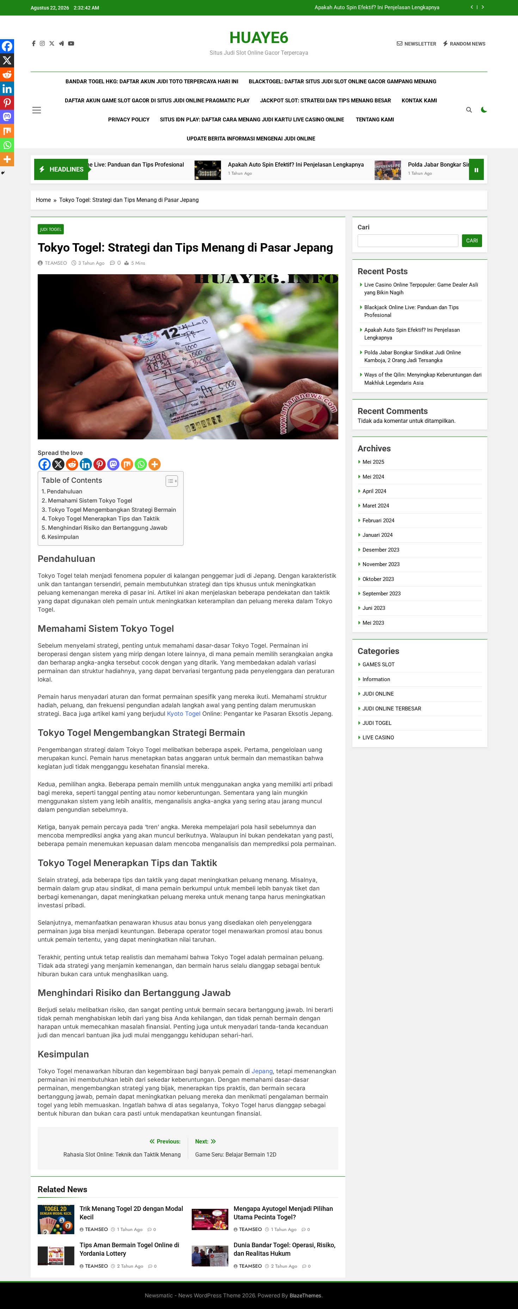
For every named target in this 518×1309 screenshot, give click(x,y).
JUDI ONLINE (378, 694)
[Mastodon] (113, 464)
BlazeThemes (305, 1295)
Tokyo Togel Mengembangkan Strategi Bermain (112, 509)
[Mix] (127, 464)
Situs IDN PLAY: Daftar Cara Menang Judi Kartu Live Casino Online (252, 119)
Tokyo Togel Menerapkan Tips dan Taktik (104, 518)
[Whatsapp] (141, 464)
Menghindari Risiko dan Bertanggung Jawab (107, 527)
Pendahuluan (64, 491)
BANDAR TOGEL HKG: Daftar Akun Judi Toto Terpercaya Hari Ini (152, 81)
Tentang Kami (375, 119)
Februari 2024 (378, 520)
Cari (364, 227)
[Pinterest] (99, 464)
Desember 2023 (381, 550)
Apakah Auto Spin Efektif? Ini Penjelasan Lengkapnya (377, 8)
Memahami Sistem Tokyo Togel (90, 500)
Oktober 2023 (378, 579)
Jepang (262, 1071)
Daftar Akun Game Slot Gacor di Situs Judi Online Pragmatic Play (157, 100)
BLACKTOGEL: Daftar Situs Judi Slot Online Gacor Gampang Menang (342, 81)
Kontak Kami (419, 100)
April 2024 (374, 491)
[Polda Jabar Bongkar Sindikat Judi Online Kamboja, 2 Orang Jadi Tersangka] (345, 174)
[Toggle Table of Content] (168, 481)
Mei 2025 (373, 462)
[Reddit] (72, 464)
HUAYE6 (259, 37)
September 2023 (382, 593)
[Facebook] (44, 464)
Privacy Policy (128, 119)
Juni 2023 (374, 608)
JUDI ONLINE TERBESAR (392, 708)
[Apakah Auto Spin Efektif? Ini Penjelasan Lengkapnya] (165, 174)
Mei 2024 (373, 477)
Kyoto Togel (184, 713)
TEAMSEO (56, 262)
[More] (154, 464)
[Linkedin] (86, 464)
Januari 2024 (378, 535)
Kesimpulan (63, 536)
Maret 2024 (376, 506)
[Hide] (3, 173)
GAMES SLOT (379, 664)
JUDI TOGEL (50, 229)
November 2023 (381, 564)
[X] (58, 464)
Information (376, 679)
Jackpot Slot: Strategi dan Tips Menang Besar (325, 100)
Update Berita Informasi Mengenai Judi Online (251, 139)
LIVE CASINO (378, 737)
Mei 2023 (373, 623)
